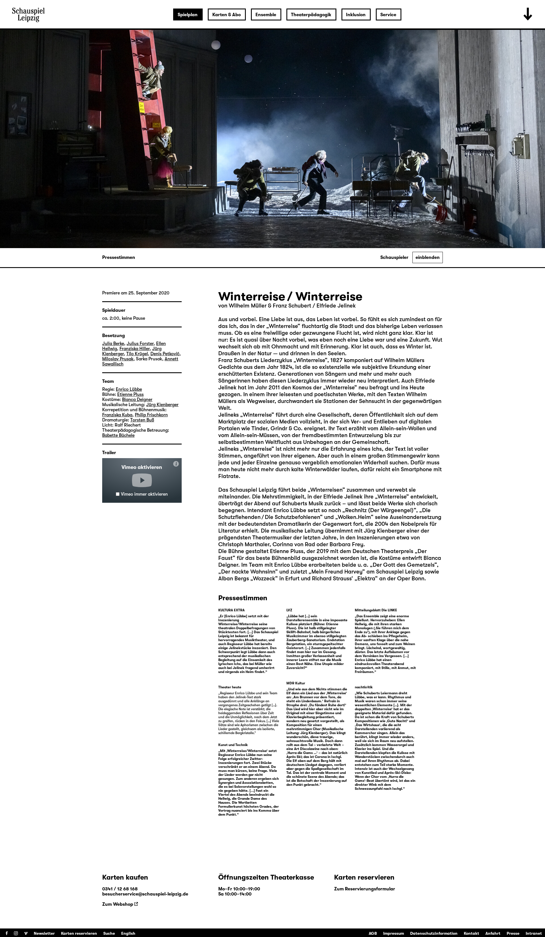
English (128, 933)
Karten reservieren (79, 933)
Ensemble (265, 14)
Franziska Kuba (117, 414)
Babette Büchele (118, 435)
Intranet (534, 933)
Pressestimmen (118, 257)
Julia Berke (113, 343)
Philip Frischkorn (151, 414)
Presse (513, 933)
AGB (373, 933)
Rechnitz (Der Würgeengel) (379, 510)
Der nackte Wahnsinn (248, 571)
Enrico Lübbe (129, 389)
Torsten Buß (142, 420)
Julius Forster (140, 343)
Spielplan (188, 14)
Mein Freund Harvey (336, 571)
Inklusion (356, 14)
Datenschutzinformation (434, 933)
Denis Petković (164, 353)
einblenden (428, 257)
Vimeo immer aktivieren (144, 494)
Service (388, 14)
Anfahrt (492, 933)
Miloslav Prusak (117, 358)
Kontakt (471, 933)
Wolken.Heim (354, 517)
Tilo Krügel (137, 353)
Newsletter (44, 933)
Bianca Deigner (137, 399)
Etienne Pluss (130, 394)
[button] (142, 480)
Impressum (393, 933)
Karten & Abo (226, 14)
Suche (109, 933)
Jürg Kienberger (162, 404)
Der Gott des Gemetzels (403, 565)
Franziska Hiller (135, 348)
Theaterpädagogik (311, 14)
